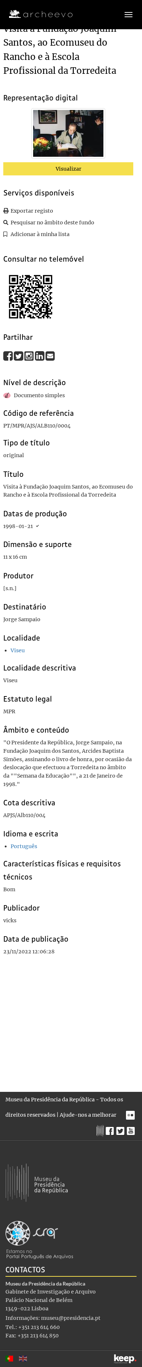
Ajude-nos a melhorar (88, 1115)
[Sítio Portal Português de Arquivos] (39, 1239)
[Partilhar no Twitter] (19, 356)
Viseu (18, 650)
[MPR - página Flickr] (131, 1113)
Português (24, 846)
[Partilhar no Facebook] (8, 356)
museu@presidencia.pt (70, 1318)
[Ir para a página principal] (36, 14)
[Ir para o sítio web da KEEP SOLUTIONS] (125, 1358)
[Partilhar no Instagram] (29, 356)
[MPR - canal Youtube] (132, 1129)
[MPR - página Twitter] (121, 1129)
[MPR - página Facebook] (111, 1129)
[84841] (68, 135)
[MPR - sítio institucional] (101, 1130)
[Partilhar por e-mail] (50, 356)
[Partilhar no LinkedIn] (40, 356)
